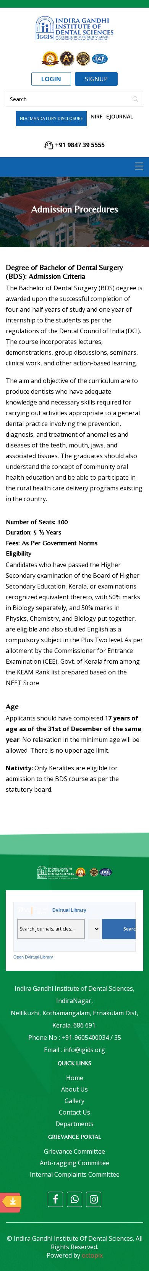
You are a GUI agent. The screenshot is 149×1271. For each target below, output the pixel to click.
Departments (74, 1124)
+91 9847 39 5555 (79, 145)
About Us (74, 1089)
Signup (96, 79)
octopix (92, 1255)
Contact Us (74, 1112)
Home (74, 1078)
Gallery (74, 1101)
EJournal (119, 116)
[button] (139, 166)
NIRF (96, 116)
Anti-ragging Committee (74, 1163)
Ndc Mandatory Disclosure (51, 118)
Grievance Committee (74, 1151)
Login (51, 79)
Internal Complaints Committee (75, 1174)
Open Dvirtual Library (33, 957)
